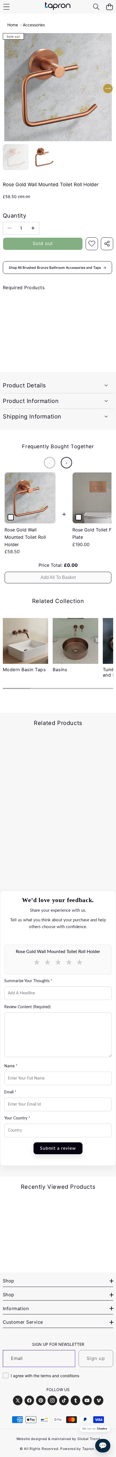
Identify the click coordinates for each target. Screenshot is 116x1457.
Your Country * (17, 1118)
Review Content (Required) (27, 1007)
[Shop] (6, 7)
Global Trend (88, 1439)
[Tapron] (58, 7)
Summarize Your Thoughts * (28, 981)
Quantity (14, 215)
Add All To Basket (58, 577)
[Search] (96, 7)
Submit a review (58, 1148)
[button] (109, 7)
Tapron (88, 1449)
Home (12, 24)
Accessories (34, 24)
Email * (10, 1092)
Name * (10, 1066)
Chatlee (102, 1428)
